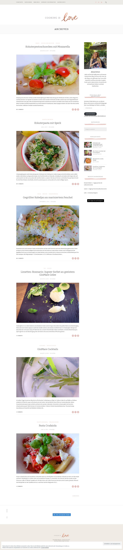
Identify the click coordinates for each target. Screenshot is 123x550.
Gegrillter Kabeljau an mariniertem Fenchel (48, 197)
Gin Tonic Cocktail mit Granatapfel (99, 151)
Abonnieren (90, 114)
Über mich (37, 2)
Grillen (44, 194)
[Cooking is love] (61, 17)
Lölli (85, 193)
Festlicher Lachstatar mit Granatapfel (99, 167)
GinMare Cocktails (47, 349)
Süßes (49, 268)
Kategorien (28, 2)
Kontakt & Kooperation (48, 2)
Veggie (58, 43)
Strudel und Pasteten (47, 43)
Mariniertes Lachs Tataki (98, 159)
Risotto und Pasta (47, 119)
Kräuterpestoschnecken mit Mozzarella (48, 46)
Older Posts (75, 495)
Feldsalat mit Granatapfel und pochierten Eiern (98, 144)
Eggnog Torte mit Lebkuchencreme (98, 189)
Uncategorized (53, 194)
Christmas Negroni (92, 193)
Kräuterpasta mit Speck (47, 123)
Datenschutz (61, 2)
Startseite (19, 2)
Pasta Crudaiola (48, 425)
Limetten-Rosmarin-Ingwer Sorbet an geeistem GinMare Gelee (48, 273)
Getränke (42, 345)
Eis (45, 268)
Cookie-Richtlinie (45, 547)
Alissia (53, 50)
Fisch (39, 194)
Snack (37, 43)
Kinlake (67, 541)
